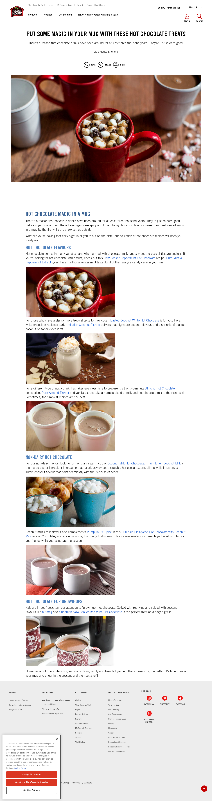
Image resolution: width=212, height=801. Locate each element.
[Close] (56, 739)
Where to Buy (113, 705)
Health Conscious (115, 700)
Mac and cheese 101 (50, 709)
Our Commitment (115, 714)
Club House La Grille (37, 4)
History (111, 723)
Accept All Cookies (31, 775)
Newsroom (112, 728)
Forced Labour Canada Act (118, 747)
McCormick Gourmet (66, 4)
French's (51, 4)
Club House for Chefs (116, 737)
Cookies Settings (31, 790)
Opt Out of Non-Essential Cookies (31, 782)
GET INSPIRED (47, 693)
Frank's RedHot (81, 714)
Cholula (78, 700)
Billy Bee (81, 4)
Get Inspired (65, 15)
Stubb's (78, 737)
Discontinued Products (117, 742)
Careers (111, 733)
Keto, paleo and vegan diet (52, 714)
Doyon (89, 4)
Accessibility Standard (82, 783)
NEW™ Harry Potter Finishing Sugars (98, 15)
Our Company (113, 709)
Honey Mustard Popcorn (18, 700)
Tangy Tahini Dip (15, 709)
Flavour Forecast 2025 (117, 719)
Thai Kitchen (99, 4)
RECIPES (12, 693)
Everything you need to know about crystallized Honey (56, 702)
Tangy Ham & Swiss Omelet (20, 705)
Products (32, 15)
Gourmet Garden (81, 723)
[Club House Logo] (17, 18)
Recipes (48, 15)
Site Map (65, 783)
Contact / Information (169, 8)
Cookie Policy (20, 768)
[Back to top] (204, 788)
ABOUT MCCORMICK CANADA (119, 693)
